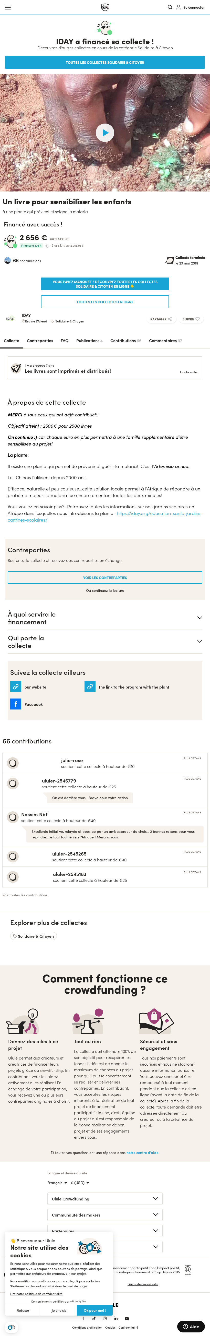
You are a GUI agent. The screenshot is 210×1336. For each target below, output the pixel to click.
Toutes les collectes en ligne (105, 301)
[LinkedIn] (116, 1318)
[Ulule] (105, 7)
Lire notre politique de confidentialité (36, 1294)
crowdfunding (51, 1070)
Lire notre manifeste (143, 1284)
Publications (89, 340)
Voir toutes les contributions (25, 895)
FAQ (65, 340)
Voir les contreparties (105, 577)
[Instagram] (105, 1318)
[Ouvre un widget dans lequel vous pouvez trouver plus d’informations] (191, 1327)
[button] (11, 1328)
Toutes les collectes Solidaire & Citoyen (105, 62)
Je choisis (59, 1310)
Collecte (11, 340)
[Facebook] (83, 1318)
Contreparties (40, 340)
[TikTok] (94, 1318)
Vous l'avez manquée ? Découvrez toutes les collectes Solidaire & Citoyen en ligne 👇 (105, 284)
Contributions (125, 340)
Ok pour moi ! (95, 1310)
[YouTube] (127, 1318)
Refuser (23, 1310)
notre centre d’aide (143, 1152)
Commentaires (165, 340)
